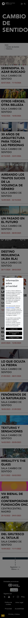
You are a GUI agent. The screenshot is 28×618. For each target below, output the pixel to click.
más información (10, 307)
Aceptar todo (14, 329)
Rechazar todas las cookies (14, 333)
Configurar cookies (15, 337)
